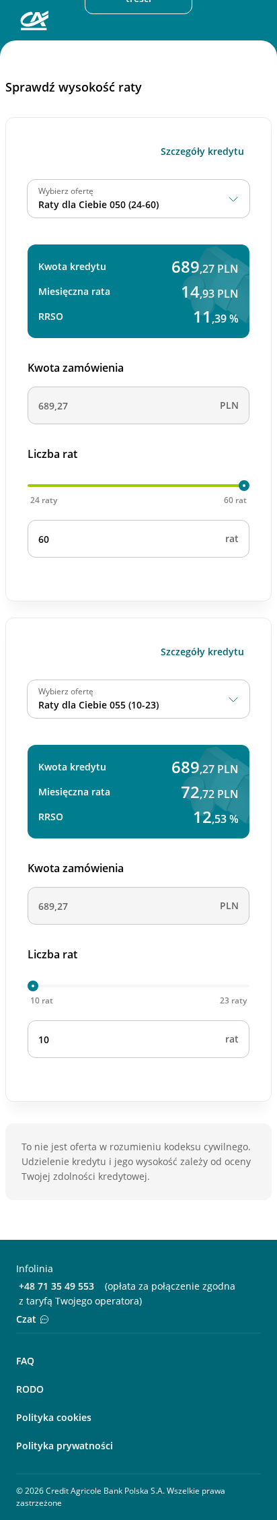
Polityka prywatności (64, 1445)
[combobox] (138, 199)
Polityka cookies (53, 1417)
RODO (30, 1389)
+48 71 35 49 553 (56, 1286)
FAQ (25, 1360)
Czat (26, 1319)
